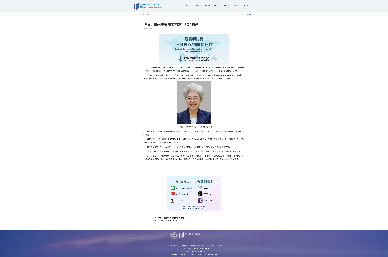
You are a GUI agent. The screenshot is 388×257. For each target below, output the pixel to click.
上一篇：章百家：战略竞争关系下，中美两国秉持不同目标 (168, 218)
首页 (136, 14)
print (250, 14)
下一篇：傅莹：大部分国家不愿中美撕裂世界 (165, 220)
